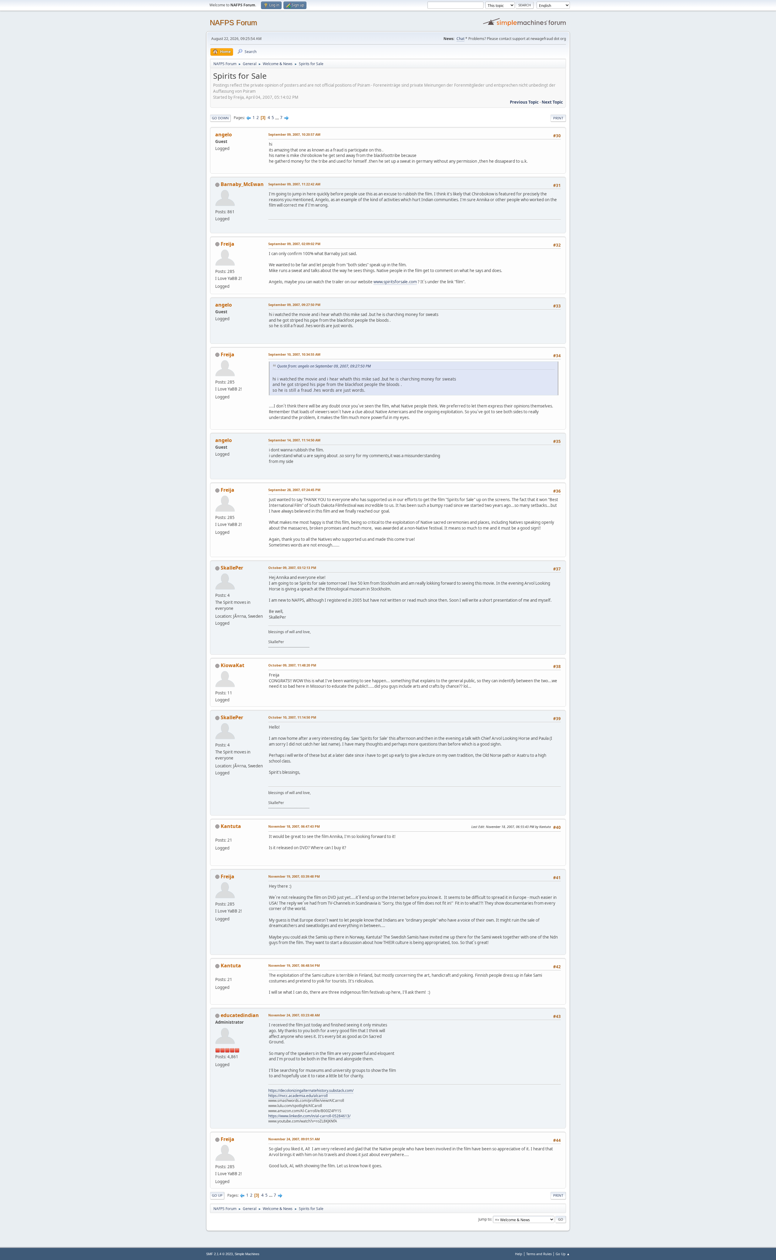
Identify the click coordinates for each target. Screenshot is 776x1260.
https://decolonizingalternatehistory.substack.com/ (310, 1090)
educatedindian (240, 1015)
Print (558, 118)
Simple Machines (247, 1254)
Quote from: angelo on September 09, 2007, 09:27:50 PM (324, 366)
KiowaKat (232, 665)
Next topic (552, 102)
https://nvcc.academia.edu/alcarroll (298, 1095)
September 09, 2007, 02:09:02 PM (294, 243)
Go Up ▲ (563, 1254)
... (277, 117)
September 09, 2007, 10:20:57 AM (294, 134)
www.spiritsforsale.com (395, 281)
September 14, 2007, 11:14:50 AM (294, 440)
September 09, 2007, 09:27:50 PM (294, 304)
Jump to (484, 1219)
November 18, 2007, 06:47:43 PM (294, 826)
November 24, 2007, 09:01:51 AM (294, 1139)
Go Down (220, 118)
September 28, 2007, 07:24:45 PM (294, 489)
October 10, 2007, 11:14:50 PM (292, 717)
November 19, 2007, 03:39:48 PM (294, 876)
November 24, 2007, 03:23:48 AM (294, 1015)
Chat (460, 38)
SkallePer (232, 567)
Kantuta (231, 826)
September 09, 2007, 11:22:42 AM (294, 184)
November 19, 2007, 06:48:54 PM (294, 965)
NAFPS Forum (233, 22)
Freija (227, 244)
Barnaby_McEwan (242, 184)
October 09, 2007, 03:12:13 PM (292, 567)
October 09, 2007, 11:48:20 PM (292, 665)
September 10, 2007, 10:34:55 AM (294, 354)
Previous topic (524, 102)
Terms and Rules (539, 1254)
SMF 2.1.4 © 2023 (219, 1254)
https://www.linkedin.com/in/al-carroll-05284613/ (309, 1116)
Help (518, 1254)
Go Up (217, 1195)
